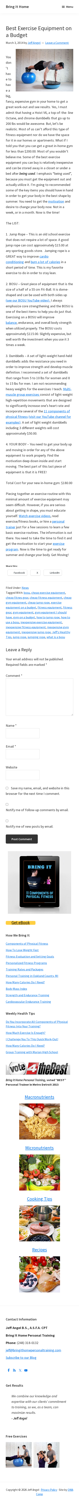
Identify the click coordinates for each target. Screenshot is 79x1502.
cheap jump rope (39, 602)
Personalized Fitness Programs (26, 963)
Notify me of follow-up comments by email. (37, 810)
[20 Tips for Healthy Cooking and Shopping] (39, 1224)
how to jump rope (48, 617)
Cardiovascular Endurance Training (28, 1001)
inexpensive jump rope (36, 632)
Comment (14, 675)
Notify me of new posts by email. (29, 826)
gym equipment (23, 612)
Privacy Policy (49, 1490)
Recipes (39, 1250)
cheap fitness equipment (46, 597)
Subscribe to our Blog (21, 1357)
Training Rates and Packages (24, 969)
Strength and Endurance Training (27, 995)
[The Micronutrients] (39, 1172)
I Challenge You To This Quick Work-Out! (32, 1039)
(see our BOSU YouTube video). (28, 300)
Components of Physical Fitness (27, 943)
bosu (27, 593)
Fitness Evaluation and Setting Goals (30, 956)
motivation (56, 201)
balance (11, 322)
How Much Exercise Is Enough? (25, 1033)
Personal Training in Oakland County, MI (32, 976)
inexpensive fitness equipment (26, 627)
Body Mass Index (16, 989)
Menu (69, 7)
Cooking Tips (39, 1199)
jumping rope (36, 637)
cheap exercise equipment (48, 593)
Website (11, 767)
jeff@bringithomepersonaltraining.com (33, 1350)
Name (11, 725)
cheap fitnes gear (17, 597)
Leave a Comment (57, 43)
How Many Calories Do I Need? (25, 982)
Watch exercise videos (34, 516)
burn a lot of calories (45, 262)
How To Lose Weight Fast (22, 950)
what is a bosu (56, 637)
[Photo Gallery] (20, 1445)
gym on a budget (24, 617)
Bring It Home (17, 6)
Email (11, 746)
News (25, 588)
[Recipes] (39, 1274)
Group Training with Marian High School (32, 1052)
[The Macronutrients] (39, 1121)
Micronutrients (39, 1148)
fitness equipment (50, 607)
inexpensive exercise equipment (41, 622)
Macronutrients (39, 1097)
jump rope (19, 637)
